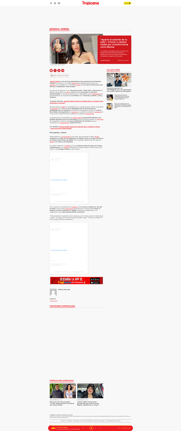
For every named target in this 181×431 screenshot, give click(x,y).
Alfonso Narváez (105, 60)
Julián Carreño (53, 399)
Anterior (83, 428)
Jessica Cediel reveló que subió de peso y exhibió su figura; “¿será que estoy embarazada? (75, 127)
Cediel (63, 107)
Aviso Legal (76, 421)
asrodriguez (80, 399)
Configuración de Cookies (113, 421)
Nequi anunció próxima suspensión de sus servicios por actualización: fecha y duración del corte (121, 96)
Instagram (74, 112)
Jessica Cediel (59, 29)
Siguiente (99, 428)
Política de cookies (99, 421)
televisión (55, 108)
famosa (74, 207)
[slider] (91, 425)
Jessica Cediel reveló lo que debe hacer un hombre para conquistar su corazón (76, 102)
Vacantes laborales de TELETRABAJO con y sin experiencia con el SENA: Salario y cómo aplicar (119, 89)
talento (74, 83)
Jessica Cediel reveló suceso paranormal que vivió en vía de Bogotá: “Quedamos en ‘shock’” (88, 403)
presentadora (96, 94)
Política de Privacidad (87, 421)
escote (65, 147)
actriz (68, 92)
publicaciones (64, 123)
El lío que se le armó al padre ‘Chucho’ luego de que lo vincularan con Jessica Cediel (62, 403)
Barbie (97, 137)
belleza (78, 85)
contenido (97, 112)
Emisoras (69, 421)
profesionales (89, 114)
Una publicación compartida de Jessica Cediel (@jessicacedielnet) (69, 201)
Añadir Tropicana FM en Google (60, 75)
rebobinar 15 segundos (87, 428)
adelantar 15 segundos (95, 428)
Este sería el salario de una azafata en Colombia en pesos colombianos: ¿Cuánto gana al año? (122, 105)
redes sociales (76, 117)
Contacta (63, 421)
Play (91, 428)
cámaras (52, 85)
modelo (67, 146)
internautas (69, 208)
